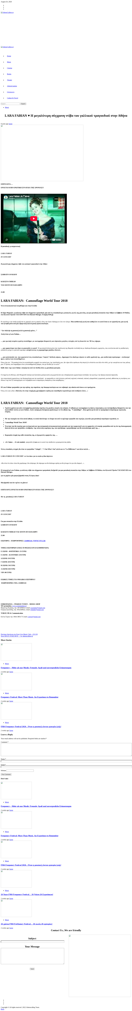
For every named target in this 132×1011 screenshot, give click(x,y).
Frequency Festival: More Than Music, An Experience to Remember (29, 697)
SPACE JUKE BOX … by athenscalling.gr (17, 636)
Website (3, 770)
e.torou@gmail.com (34, 617)
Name (3, 759)
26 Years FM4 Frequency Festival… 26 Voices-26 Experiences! (27, 894)
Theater (9, 80)
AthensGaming (12, 86)
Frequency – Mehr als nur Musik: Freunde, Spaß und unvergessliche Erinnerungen (36, 668)
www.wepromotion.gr (19, 606)
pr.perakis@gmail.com (37, 608)
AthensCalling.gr (36, 29)
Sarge (10, 124)
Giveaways (10, 92)
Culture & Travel (12, 98)
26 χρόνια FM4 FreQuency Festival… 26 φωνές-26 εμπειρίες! (27, 924)
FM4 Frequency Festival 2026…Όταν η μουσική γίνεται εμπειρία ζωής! (31, 726)
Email (3, 765)
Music (9, 62)
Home (9, 56)
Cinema (9, 68)
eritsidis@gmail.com (37, 610)
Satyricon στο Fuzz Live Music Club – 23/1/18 (19, 634)
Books (9, 74)
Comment (4, 742)
